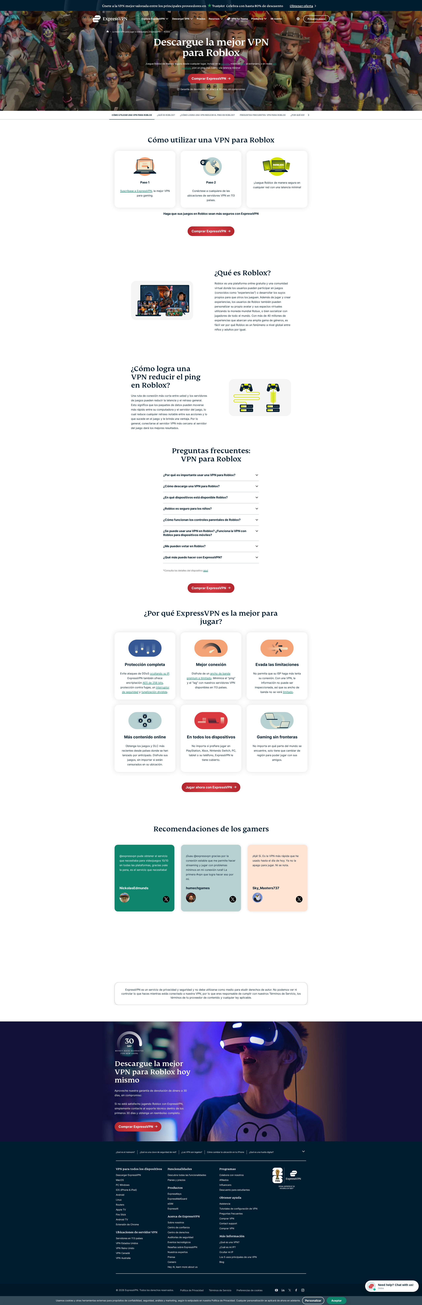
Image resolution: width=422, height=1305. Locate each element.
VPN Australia (123, 1258)
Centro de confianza (179, 1227)
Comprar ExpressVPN (209, 79)
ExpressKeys (174, 1193)
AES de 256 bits (153, 682)
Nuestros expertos (178, 1252)
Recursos (214, 18)
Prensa (171, 1257)
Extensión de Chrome (127, 1224)
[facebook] (296, 1290)
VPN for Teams (239, 18)
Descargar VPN (180, 18)
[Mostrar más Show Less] (303, 1151)
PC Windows (122, 1184)
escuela (225, 63)
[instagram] (303, 1290)
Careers (172, 1262)
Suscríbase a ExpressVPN (136, 190)
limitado (288, 692)
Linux (119, 1199)
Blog (221, 1262)
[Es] (107, 31)
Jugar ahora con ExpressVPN (209, 787)
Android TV (122, 1219)
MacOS (120, 1180)
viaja (243, 63)
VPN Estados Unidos (127, 1243)
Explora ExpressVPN (153, 18)
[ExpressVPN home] (109, 18)
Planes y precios (176, 1180)
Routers (120, 1204)
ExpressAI (173, 1208)
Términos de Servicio (220, 1290)
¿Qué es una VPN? (229, 1242)
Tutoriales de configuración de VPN (238, 1208)
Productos (257, 18)
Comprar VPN (226, 1218)
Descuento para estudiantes (234, 1189)
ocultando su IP (159, 673)
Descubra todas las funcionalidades (187, 1175)
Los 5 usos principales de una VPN (238, 1257)
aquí (205, 570)
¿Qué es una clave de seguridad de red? (158, 1152)
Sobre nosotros (176, 1222)
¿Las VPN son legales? (191, 1152)
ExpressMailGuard (177, 1198)
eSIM (170, 1203)
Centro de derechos (178, 1232)
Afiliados (223, 1180)
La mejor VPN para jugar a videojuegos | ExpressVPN (136, 31)
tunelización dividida (154, 692)
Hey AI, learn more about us (182, 1266)
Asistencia (224, 1203)
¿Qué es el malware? (125, 1152)
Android (120, 1194)
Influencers (225, 1184)
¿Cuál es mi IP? (227, 1247)
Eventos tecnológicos (179, 1242)
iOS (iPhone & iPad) (126, 1189)
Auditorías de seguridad (180, 1237)
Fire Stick (121, 1214)
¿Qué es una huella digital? (261, 1152)
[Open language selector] (298, 19)
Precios (201, 18)
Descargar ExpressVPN (128, 1175)
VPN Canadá (123, 1253)
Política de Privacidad (192, 1290)
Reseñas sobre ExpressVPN (182, 1247)
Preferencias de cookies (249, 1290)
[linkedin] (283, 1290)
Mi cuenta (276, 18)
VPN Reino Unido (125, 1248)
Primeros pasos (316, 18)
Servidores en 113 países (129, 1238)
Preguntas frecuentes (231, 1213)
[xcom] (289, 1290)
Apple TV (121, 1209)
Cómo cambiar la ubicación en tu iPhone (225, 1152)
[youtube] (276, 1290)
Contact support (228, 1223)
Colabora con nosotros (231, 1175)
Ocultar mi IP (226, 1252)
